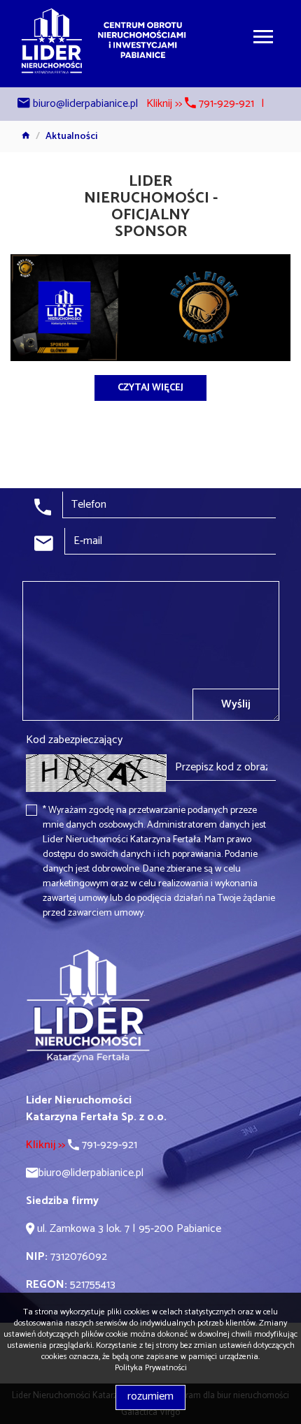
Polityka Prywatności (151, 1367)
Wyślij (236, 704)
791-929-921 (81, 1145)
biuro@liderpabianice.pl (85, 103)
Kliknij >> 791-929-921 (200, 103)
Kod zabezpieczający (74, 740)
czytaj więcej (150, 388)
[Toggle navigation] (263, 39)
